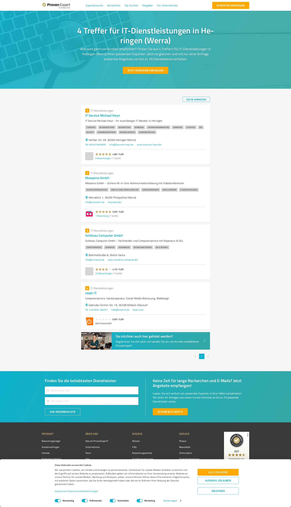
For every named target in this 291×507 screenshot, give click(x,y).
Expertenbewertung (189, 458)
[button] (94, 5)
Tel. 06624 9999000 (95, 144)
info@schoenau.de (94, 259)
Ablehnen (218, 491)
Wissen (136, 441)
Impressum (61, 491)
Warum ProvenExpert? (96, 441)
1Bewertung (101, 215)
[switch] (85, 500)
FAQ (134, 447)
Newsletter (185, 447)
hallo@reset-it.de (120, 309)
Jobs (87, 458)
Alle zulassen (218, 472)
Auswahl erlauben (218, 480)
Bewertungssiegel (51, 441)
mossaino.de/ (115, 202)
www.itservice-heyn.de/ (149, 144)
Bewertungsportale (142, 452)
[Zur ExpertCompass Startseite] (63, 5)
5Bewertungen (103, 158)
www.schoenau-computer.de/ (123, 259)
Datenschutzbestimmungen (83, 491)
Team (88, 452)
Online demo (185, 452)
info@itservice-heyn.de (121, 144)
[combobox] (91, 390)
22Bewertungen (103, 273)
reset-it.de (138, 309)
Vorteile (46, 452)
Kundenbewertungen (143, 458)
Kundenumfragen (50, 447)
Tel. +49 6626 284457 (96, 309)
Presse (182, 441)
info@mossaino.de (94, 202)
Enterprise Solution (51, 458)
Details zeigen (170, 500)
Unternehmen (92, 447)
